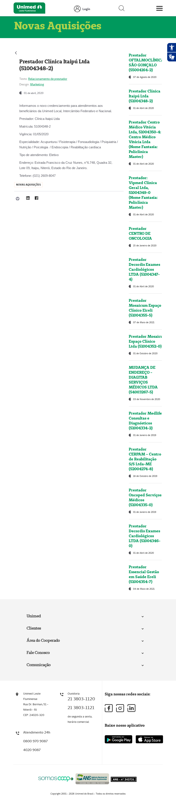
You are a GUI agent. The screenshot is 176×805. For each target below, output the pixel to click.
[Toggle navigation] (159, 9)
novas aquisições (28, 184)
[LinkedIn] (27, 198)
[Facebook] (36, 198)
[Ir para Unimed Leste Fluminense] (29, 9)
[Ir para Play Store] (118, 739)
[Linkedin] (131, 708)
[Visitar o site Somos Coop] (56, 778)
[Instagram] (120, 708)
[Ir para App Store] (149, 739)
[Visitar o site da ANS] (92, 778)
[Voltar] (16, 52)
